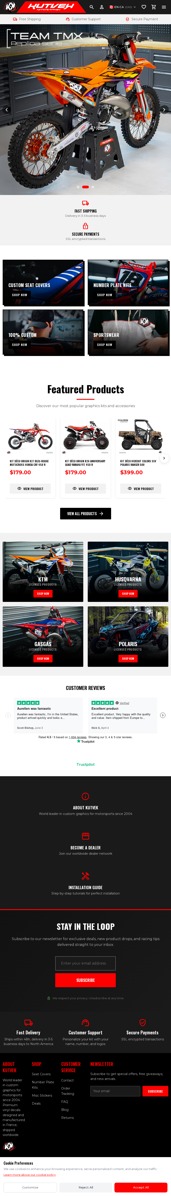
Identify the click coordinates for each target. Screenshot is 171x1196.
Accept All (141, 1187)
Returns (67, 1118)
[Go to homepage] (11, 7)
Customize (30, 1187)
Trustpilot (85, 764)
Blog (65, 1110)
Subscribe (85, 980)
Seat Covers (41, 1074)
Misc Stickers (42, 1095)
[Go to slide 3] (91, 187)
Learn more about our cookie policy (30, 1174)
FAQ (64, 1102)
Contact (67, 1080)
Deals (36, 1104)
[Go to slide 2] (83, 187)
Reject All (86, 1187)
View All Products (85, 514)
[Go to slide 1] (78, 187)
